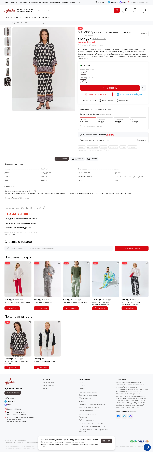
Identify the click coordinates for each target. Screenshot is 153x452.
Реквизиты (83, 417)
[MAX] (130, 416)
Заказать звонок (12, 393)
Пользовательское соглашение (91, 423)
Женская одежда (96, 151)
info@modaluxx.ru (14, 409)
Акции (72, 2)
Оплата (14, 2)
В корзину (112, 88)
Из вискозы (83, 151)
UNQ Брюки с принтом (43, 302)
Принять (106, 441)
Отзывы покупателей (87, 414)
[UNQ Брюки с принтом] (47, 279)
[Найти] (117, 10)
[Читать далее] (9, 234)
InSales (36, 442)
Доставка (23, 2)
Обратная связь (85, 398)
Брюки (123, 147)
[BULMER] (144, 34)
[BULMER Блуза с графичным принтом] (17, 339)
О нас (6, 2)
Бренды (46, 17)
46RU (83, 81)
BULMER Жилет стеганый (44, 361)
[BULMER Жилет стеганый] (47, 339)
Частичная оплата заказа (89, 408)
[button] (13, 69)
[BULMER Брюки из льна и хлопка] (17, 279)
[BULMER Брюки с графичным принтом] (43, 69)
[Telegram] (124, 416)
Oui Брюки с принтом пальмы (75, 302)
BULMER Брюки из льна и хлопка (17, 302)
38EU (83, 73)
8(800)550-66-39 (137, 2)
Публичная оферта (86, 420)
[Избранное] (143, 88)
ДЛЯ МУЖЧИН (31, 17)
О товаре (63, 159)
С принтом (132, 147)
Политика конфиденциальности (92, 426)
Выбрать (13, 308)
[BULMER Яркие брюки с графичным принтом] (135, 279)
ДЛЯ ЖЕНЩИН (11, 17)
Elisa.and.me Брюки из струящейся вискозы (101, 303)
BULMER (104, 147)
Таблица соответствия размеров (92, 404)
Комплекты (114, 147)
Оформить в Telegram (131, 94)
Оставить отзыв (132, 248)
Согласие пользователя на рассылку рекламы (93, 431)
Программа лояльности (38, 2)
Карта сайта (22, 440)
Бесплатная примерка (59, 2)
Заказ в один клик (98, 94)
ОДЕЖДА (15, 23)
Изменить (110, 135)
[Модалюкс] (9, 10)
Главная (7, 23)
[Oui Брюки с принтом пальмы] (76, 279)
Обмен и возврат (86, 411)
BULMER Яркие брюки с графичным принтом (132, 303)
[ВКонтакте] (118, 416)
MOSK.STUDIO (17, 442)
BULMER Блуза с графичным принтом (16, 362)
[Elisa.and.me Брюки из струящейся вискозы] (105, 279)
